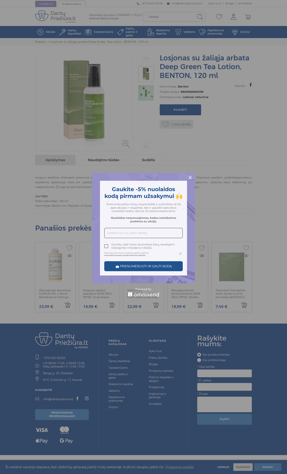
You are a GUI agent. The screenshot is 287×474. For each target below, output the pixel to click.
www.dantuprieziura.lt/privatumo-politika (124, 255)
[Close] (190, 177)
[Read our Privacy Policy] (180, 253)
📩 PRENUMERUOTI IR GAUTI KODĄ (143, 266)
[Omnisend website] (143, 292)
